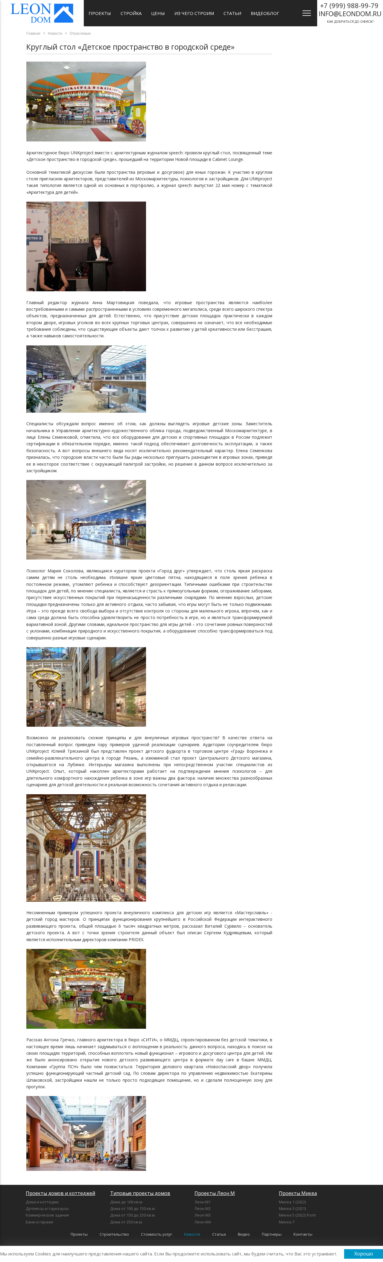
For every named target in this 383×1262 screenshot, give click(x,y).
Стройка (131, 13)
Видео (244, 1234)
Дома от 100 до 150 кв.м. (133, 1208)
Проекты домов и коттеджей (60, 1193)
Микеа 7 (286, 1222)
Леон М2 (202, 1208)
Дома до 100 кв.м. (126, 1202)
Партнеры (272, 1234)
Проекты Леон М (214, 1193)
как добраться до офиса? (350, 12)
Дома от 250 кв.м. (126, 1222)
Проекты (100, 13)
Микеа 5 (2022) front (297, 1215)
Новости (192, 1234)
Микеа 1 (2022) (292, 1202)
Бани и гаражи (39, 1222)
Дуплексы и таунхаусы (47, 1208)
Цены (158, 13)
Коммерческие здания (47, 1215)
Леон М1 (202, 1202)
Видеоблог (265, 13)
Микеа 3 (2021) (292, 1208)
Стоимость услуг (156, 1234)
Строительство (114, 1234)
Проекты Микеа (298, 1193)
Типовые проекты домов (140, 1193)
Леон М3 (202, 1215)
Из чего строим (194, 13)
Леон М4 (202, 1222)
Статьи (232, 13)
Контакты (303, 1234)
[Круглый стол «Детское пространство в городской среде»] (86, 140)
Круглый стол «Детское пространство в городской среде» (130, 47)
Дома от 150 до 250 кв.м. (133, 1215)
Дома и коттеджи (42, 1202)
